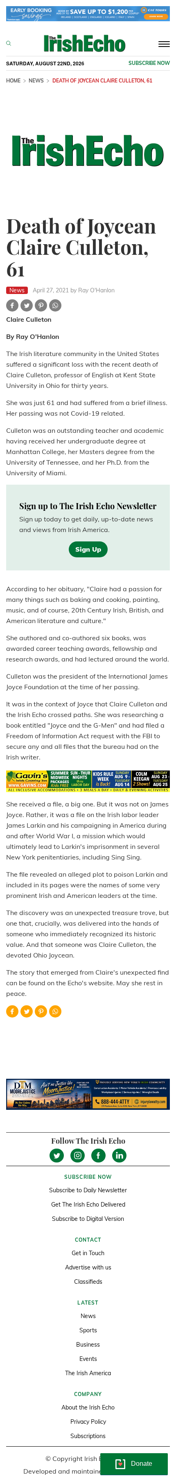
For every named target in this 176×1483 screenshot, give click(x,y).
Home (13, 81)
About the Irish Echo (88, 1407)
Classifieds (88, 1281)
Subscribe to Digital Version (88, 1218)
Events (88, 1359)
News (36, 81)
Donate (141, 1463)
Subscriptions (88, 1436)
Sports (88, 1330)
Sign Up (88, 549)
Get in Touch (88, 1253)
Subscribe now (149, 63)
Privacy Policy (88, 1421)
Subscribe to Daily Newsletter (88, 1190)
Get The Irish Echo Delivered (88, 1204)
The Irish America (88, 1373)
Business (88, 1344)
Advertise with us (88, 1267)
